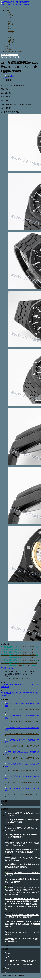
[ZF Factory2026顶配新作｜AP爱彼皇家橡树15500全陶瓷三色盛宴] (22, 815)
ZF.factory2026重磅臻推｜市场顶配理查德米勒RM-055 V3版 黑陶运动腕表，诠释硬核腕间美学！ (22, 924)
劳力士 (10, 15)
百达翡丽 (11, 40)
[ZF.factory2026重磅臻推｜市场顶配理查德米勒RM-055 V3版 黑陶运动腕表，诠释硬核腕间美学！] (22, 917)
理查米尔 (11, 42)
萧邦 (9, 44)
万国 (9, 12)
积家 (9, 26)
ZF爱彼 (3, 668)
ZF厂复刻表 (10, 668)
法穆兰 (10, 33)
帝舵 (9, 28)
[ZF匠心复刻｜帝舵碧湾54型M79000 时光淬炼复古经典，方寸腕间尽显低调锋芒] (22, 845)
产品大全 (8, 10)
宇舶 (9, 17)
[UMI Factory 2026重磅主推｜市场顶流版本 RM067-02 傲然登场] (22, 875)
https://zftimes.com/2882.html (21, 678)
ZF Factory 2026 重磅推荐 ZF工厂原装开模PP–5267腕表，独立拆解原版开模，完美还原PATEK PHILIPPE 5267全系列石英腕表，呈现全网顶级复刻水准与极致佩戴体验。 (22, 904)
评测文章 (8, 47)
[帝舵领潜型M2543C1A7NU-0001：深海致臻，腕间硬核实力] (22, 934)
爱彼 (9, 37)
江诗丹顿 (11, 31)
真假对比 (8, 49)
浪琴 (9, 35)
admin (12, 76)
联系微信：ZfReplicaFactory (14, 51)
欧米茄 (10, 24)
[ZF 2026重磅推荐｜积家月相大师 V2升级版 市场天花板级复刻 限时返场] (22, 860)
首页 (6, 8)
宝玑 (9, 19)
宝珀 (9, 22)
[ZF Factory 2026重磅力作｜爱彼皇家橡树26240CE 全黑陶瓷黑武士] (22, 830)
